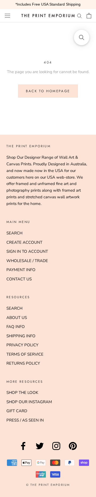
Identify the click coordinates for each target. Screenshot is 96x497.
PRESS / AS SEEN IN (25, 420)
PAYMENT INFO (20, 269)
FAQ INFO (15, 326)
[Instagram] (56, 450)
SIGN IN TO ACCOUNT (27, 251)
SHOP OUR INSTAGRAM (29, 402)
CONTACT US (19, 279)
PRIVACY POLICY (22, 345)
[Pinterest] (73, 450)
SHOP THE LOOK (22, 392)
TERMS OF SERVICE (24, 354)
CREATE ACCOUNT (24, 242)
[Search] (79, 15)
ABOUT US (16, 317)
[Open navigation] (7, 16)
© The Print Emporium (48, 485)
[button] (81, 37)
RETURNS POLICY (23, 363)
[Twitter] (40, 450)
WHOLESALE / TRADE (27, 260)
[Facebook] (23, 450)
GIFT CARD (16, 411)
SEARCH (14, 233)
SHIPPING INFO (20, 336)
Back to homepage (48, 91)
